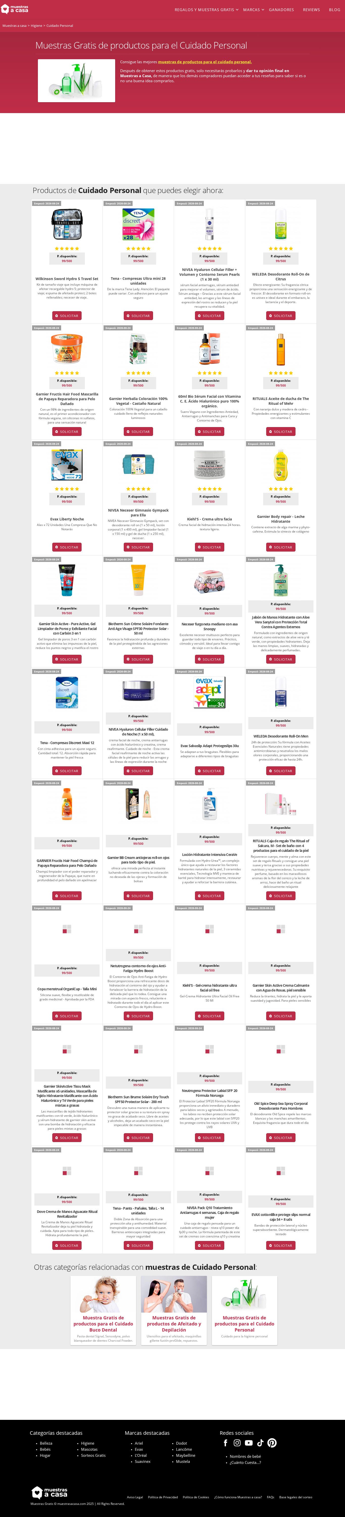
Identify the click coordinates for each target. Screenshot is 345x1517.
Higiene (87, 1443)
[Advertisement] (172, 148)
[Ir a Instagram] (237, 1443)
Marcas (251, 9)
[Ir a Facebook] (225, 1443)
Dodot (181, 1443)
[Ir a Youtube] (249, 1443)
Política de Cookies (196, 1497)
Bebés (45, 1449)
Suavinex (143, 1461)
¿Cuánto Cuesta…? (245, 1462)
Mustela (183, 1461)
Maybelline (185, 1455)
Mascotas (89, 1449)
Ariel (139, 1443)
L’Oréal (141, 1455)
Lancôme (184, 1449)
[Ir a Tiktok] (260, 1443)
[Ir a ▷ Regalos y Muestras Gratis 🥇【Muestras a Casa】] (34, 9)
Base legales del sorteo (295, 1497)
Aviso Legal (135, 1497)
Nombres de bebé (245, 1456)
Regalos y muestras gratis (204, 9)
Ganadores (281, 9)
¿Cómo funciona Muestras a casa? (238, 1497)
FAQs (270, 1497)
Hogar (45, 1455)
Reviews (311, 9)
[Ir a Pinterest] (272, 1443)
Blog (334, 9)
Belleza (46, 1443)
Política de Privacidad (163, 1497)
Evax (139, 1449)
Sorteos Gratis (93, 1455)
